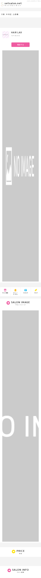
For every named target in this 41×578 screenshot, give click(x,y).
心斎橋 (15, 14)
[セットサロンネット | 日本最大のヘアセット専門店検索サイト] (2, 6)
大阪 (3, 14)
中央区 (9, 14)
